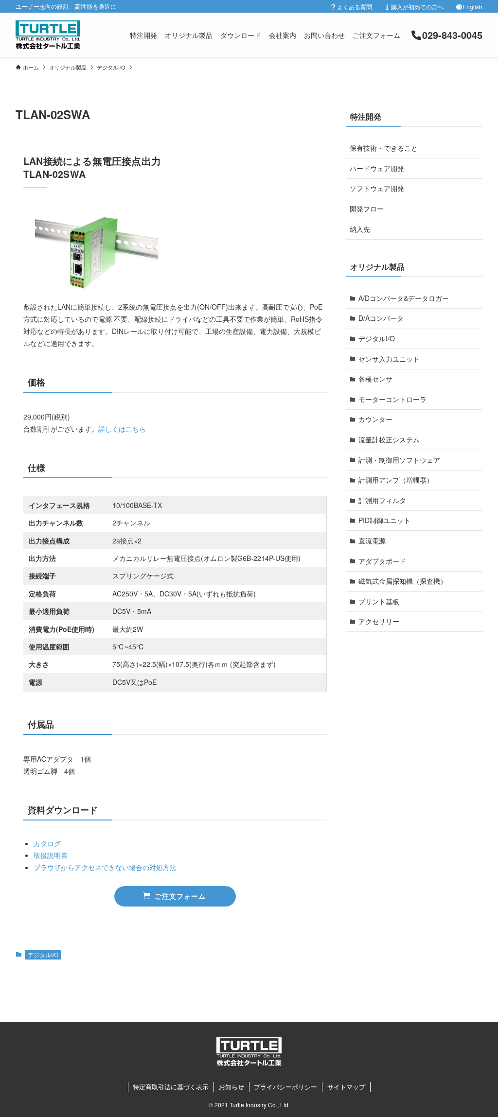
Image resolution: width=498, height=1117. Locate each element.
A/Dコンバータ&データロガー (403, 298)
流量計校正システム (389, 439)
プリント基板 (378, 601)
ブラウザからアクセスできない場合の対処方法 (105, 867)
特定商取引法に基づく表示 (171, 1086)
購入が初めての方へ (417, 6)
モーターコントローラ (392, 399)
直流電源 (372, 540)
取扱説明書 (51, 855)
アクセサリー (378, 621)
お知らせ (231, 1086)
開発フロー (367, 208)
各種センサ (375, 379)
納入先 (360, 229)
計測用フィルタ (382, 500)
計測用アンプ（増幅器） (395, 480)
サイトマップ (346, 1086)
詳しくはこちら (122, 429)
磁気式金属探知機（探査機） (402, 581)
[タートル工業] (48, 35)
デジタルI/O (43, 954)
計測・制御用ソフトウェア (399, 460)
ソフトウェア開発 (377, 188)
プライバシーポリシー (285, 1086)
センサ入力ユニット (389, 359)
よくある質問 (354, 6)
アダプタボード (382, 561)
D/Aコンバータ (381, 318)
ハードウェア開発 (377, 168)
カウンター (375, 419)
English (472, 6)
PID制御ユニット (384, 520)
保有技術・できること (384, 148)
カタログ (47, 843)
